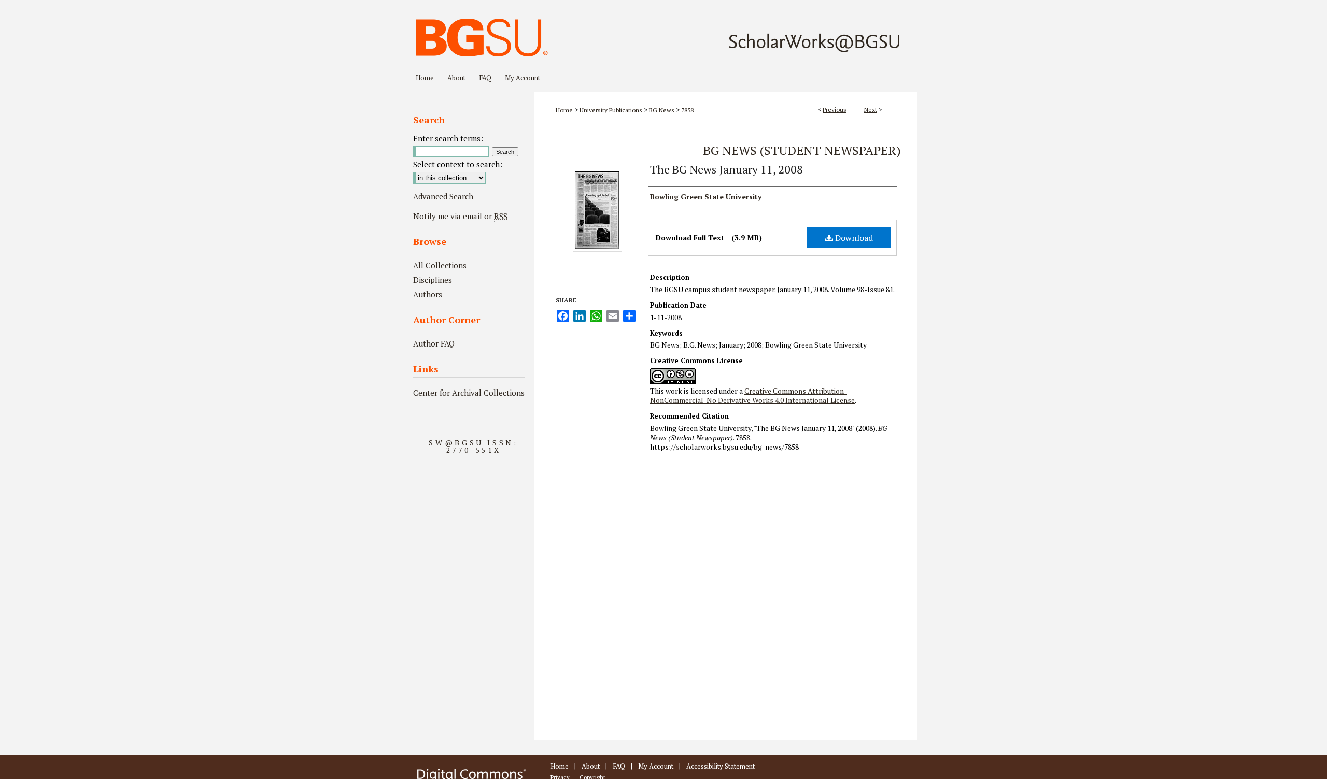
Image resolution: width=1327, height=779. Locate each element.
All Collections (440, 265)
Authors (427, 294)
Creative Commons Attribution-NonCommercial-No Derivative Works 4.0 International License (752, 395)
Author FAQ (434, 343)
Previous (834, 109)
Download (853, 237)
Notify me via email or (460, 216)
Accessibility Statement (720, 766)
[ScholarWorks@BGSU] (663, 34)
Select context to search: (457, 164)
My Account (655, 766)
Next (870, 109)
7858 (687, 110)
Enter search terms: (448, 138)
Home (564, 110)
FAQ (619, 766)
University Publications (611, 110)
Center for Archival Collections (469, 392)
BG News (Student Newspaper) (802, 150)
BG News (661, 110)
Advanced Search (443, 196)
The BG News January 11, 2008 (726, 169)
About (591, 766)
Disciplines (432, 280)
